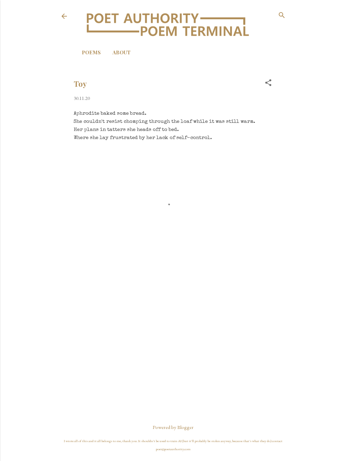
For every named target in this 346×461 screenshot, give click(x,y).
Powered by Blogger (173, 427)
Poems (91, 52)
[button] (268, 83)
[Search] (282, 15)
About (121, 52)
